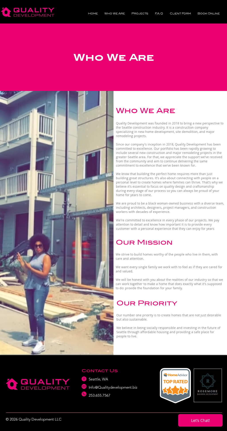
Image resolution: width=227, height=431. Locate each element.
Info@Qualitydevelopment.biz (113, 387)
